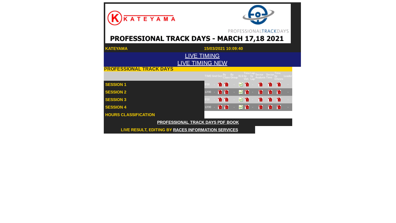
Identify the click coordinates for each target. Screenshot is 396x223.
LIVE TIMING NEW (202, 63)
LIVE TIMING (202, 56)
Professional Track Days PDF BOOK (198, 122)
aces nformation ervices (205, 129)
